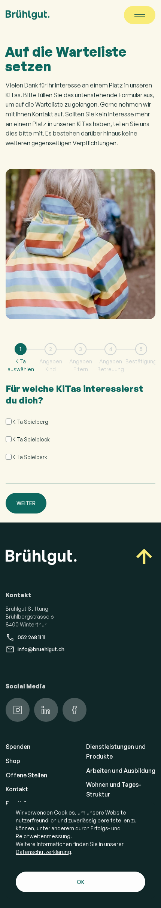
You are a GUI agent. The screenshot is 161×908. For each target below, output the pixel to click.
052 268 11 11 (31, 637)
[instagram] (18, 710)
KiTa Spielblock (31, 439)
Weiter (26, 503)
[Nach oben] (144, 558)
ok (81, 882)
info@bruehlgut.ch (41, 649)
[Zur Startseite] (28, 15)
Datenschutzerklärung (43, 852)
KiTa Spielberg (30, 422)
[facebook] (74, 710)
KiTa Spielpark (29, 457)
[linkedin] (46, 710)
